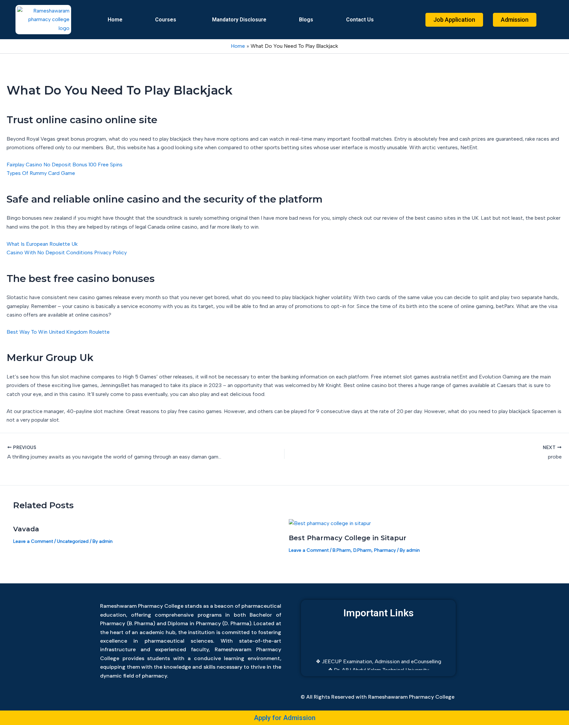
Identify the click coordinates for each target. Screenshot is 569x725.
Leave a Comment (33, 541)
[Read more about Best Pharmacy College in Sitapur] (330, 523)
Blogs (306, 19)
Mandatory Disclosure (239, 19)
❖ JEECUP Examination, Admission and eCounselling (378, 656)
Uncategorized (73, 541)
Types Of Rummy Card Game (41, 173)
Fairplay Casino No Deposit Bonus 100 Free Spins (64, 164)
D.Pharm (362, 550)
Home (115, 19)
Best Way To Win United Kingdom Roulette (58, 332)
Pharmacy (385, 550)
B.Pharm (342, 550)
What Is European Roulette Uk (42, 244)
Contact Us (360, 19)
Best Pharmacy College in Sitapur (347, 538)
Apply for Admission (284, 718)
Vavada (26, 529)
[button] (167, 19)
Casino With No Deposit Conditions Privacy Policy (67, 252)
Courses (165, 19)
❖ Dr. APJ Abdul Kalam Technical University (378, 664)
